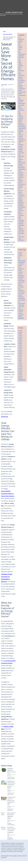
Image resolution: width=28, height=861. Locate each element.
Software (20, 64)
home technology (21, 207)
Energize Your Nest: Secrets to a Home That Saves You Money (11, 784)
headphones (20, 203)
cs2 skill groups (21, 305)
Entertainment (21, 55)
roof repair (20, 252)
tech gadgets (20, 82)
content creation (21, 195)
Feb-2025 (20, 373)
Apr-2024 (20, 346)
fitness (19, 113)
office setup (20, 166)
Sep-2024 (20, 353)
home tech (20, 213)
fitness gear (20, 185)
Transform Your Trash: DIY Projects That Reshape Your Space (11, 800)
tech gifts (20, 93)
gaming (19, 90)
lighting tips (20, 87)
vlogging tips (20, 144)
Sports (19, 68)
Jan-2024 (20, 343)
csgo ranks (20, 278)
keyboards (20, 200)
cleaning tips (20, 177)
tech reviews (20, 141)
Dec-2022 (20, 365)
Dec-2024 (20, 371)
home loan (20, 285)
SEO (19, 50)
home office (20, 101)
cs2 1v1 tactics (21, 293)
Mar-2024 (20, 340)
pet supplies (20, 180)
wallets (19, 212)
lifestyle (19, 179)
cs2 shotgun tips (21, 298)
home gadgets (21, 156)
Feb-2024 (20, 351)
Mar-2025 (20, 376)
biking (19, 106)
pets (19, 258)
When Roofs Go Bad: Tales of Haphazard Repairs (11, 815)
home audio (20, 118)
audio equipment (21, 88)
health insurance (21, 262)
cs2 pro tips (20, 272)
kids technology (21, 124)
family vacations (21, 280)
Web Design (20, 65)
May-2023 (20, 369)
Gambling (20, 77)
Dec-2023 (20, 345)
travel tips (20, 197)
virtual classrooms (21, 260)
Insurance (20, 47)
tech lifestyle (20, 210)
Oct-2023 (20, 335)
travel (19, 143)
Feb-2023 (20, 360)
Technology (20, 41)
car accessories (21, 110)
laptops (19, 161)
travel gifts (20, 149)
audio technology (21, 103)
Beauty (19, 67)
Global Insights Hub (14, 12)
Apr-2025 (20, 374)
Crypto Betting (21, 233)
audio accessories (21, 184)
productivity (20, 129)
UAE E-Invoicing (21, 75)
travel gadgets (21, 152)
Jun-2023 (20, 348)
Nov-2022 (20, 368)
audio (19, 154)
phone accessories (22, 92)
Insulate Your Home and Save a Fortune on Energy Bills (11, 830)
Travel (19, 52)
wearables (20, 151)
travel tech (20, 208)
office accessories (21, 162)
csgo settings (20, 263)
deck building (20, 309)
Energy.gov (4, 416)
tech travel (20, 190)
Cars (19, 59)
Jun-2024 (20, 358)
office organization (22, 128)
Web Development (21, 54)
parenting (20, 187)
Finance (19, 42)
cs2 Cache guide (21, 303)
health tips (20, 108)
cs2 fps (19, 267)
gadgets (20, 115)
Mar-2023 (20, 366)
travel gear (20, 146)
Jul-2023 (20, 361)
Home (4, 31)
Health (19, 62)
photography (20, 175)
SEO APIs (20, 73)
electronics (20, 198)
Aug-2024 (20, 332)
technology (20, 85)
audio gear (20, 164)
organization (20, 205)
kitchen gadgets (21, 167)
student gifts (20, 131)
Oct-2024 (20, 333)
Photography (20, 57)
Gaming (19, 49)
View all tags (21, 318)
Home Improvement (7, 34)
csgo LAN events (21, 291)
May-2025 (20, 378)
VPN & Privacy (21, 240)
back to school (21, 105)
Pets (19, 44)
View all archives (21, 379)
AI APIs (19, 83)
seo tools (20, 265)
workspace (20, 147)
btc (19, 257)
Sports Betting (21, 220)
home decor (20, 174)
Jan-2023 (20, 342)
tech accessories (21, 80)
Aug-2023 (20, 330)
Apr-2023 (20, 355)
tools (19, 189)
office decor (20, 123)
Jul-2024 (20, 356)
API (19, 235)
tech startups (20, 290)
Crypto (19, 218)
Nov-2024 (20, 337)
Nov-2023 (20, 350)
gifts (19, 111)
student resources (21, 139)
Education (20, 45)
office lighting (21, 202)
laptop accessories (22, 126)
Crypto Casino (21, 231)
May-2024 (20, 338)
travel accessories (21, 169)
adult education (21, 277)
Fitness (19, 60)
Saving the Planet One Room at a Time (11, 770)
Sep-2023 (20, 363)
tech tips (20, 182)
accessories (20, 78)
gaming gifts (20, 116)
